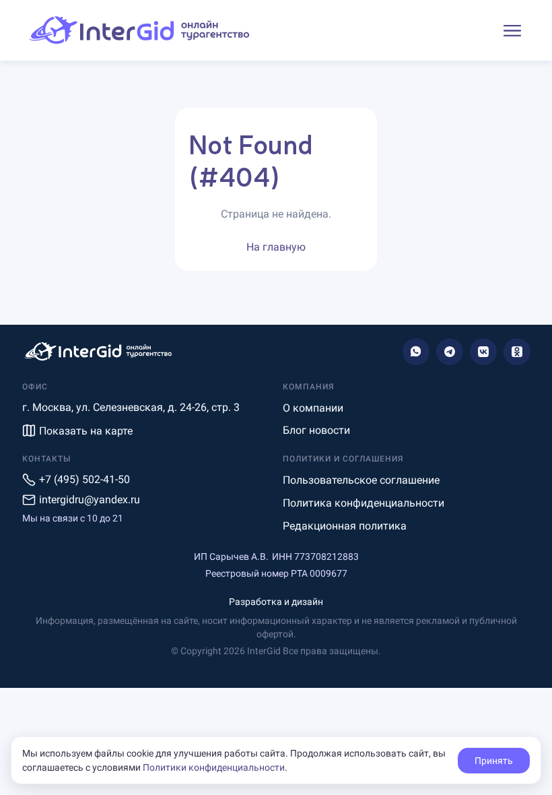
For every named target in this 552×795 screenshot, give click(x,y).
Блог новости (316, 430)
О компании (313, 408)
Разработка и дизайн (276, 601)
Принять (494, 760)
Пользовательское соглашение (361, 480)
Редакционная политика (345, 525)
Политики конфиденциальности (214, 767)
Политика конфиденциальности (363, 503)
